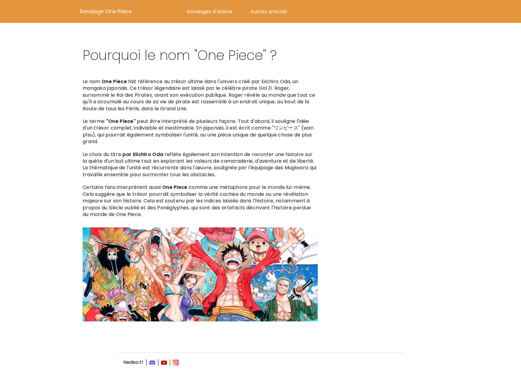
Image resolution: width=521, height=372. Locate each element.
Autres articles (268, 11)
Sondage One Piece (106, 11)
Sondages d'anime (209, 11)
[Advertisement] (385, 110)
